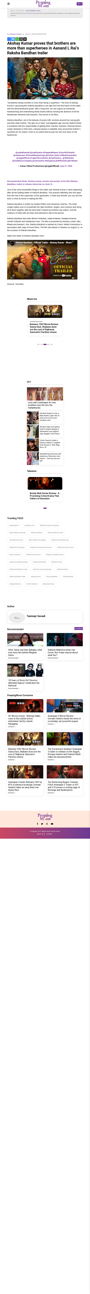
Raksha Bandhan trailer (17, 576)
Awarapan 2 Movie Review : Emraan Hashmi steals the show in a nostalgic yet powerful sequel (64, 719)
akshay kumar (36, 576)
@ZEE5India (68, 158)
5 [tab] (51, 344)
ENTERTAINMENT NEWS (33, 11)
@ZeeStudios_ (55, 158)
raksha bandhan (62, 569)
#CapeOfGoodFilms (39, 158)
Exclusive (11, 726)
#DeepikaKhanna (50, 152)
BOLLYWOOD (20, 11)
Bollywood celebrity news (55, 554)
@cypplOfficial (23, 158)
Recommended (13, 658)
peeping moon (30, 525)
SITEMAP (49, 834)
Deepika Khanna (15, 584)
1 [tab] (38, 344)
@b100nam (72, 161)
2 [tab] (42, 344)
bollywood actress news (65, 547)
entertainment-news (36, 321)
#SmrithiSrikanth (67, 152)
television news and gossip (42, 569)
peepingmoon (14, 525)
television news (56, 562)
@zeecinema (38, 161)
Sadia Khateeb (68, 576)
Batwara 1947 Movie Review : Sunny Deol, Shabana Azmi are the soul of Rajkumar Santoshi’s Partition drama (44, 328)
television (31, 471)
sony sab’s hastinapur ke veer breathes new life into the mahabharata (42, 405)
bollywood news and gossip (49, 525)
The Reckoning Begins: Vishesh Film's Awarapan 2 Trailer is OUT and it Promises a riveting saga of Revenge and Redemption (64, 786)
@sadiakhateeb (22, 152)
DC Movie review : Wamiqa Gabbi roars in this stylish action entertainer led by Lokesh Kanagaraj (24, 720)
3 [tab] (45, 344)
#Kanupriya (50, 161)
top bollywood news (16, 540)
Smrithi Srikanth (31, 584)
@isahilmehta (36, 152)
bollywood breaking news (60, 540)
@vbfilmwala (61, 161)
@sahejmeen (19, 155)
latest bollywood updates (37, 540)
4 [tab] (48, 344)
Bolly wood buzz (15, 554)
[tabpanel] (45, 320)
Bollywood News (36, 532)
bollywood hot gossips (17, 547)
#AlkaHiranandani (68, 155)
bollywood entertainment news (41, 547)
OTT (29, 382)
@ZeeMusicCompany (22, 161)
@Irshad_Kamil (53, 155)
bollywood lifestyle (39, 562)
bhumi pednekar (52, 576)
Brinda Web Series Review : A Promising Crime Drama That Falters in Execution (44, 496)
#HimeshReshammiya (35, 155)
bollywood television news (18, 569)
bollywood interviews (33, 554)
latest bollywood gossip (17, 532)
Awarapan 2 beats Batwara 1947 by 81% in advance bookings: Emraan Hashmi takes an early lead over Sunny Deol (25, 786)
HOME (12, 11)
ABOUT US (40, 834)
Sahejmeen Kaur (48, 584)
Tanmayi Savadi (16, 34)
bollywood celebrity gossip (18, 562)
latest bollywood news (55, 532)
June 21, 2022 (66, 166)
